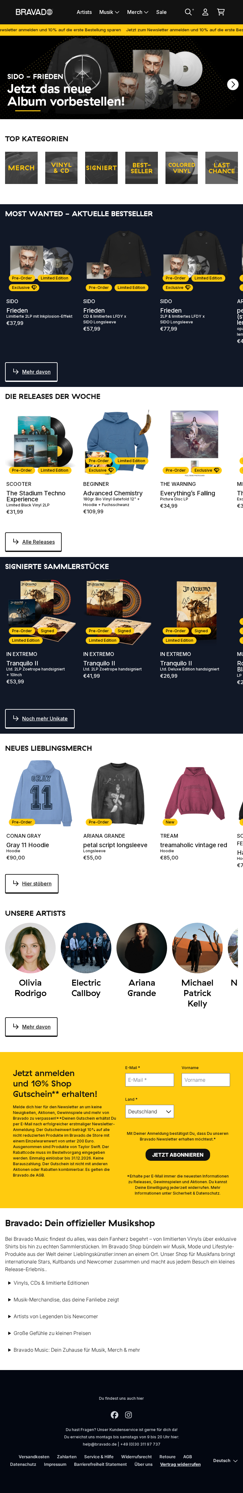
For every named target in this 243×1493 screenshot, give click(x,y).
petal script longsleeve (115, 845)
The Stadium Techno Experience (35, 496)
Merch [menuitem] (134, 12)
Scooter (18, 484)
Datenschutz (23, 1464)
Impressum (55, 1464)
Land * (131, 1099)
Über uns (143, 1464)
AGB (187, 1456)
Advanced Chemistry (113, 493)
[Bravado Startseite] (34, 11)
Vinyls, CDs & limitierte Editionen (51, 1283)
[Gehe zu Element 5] (141, 110)
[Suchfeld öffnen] (188, 12)
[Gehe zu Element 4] (113, 110)
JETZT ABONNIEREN (177, 1155)
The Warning (178, 484)
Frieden (17, 311)
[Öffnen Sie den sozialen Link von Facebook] (115, 1415)
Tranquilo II (22, 663)
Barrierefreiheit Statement (100, 1464)
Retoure (167, 1456)
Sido (12, 301)
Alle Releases (38, 542)
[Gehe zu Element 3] (84, 110)
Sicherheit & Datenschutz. (197, 1193)
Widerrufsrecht (136, 1456)
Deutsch (221, 1460)
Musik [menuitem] (106, 12)
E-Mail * (132, 1067)
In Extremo (21, 654)
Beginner (96, 484)
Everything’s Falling (187, 493)
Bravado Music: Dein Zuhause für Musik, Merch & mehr (77, 1350)
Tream (169, 836)
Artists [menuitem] (84, 12)
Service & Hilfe (99, 1456)
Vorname (190, 1067)
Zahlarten (67, 1456)
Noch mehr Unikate (45, 718)
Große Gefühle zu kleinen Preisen (52, 1333)
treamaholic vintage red (193, 845)
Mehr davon (36, 372)
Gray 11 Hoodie (27, 845)
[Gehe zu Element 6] (170, 110)
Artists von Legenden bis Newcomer (56, 1316)
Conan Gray (23, 836)
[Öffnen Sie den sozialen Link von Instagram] (128, 1415)
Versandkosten (34, 1456)
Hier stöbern (37, 883)
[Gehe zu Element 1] (27, 110)
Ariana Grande (104, 836)
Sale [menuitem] (161, 12)
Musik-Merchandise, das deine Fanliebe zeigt (66, 1299)
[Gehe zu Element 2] (56, 110)
